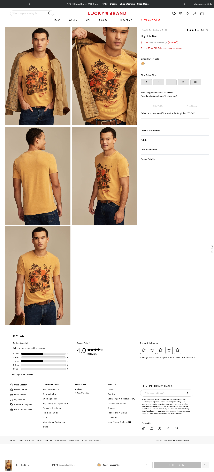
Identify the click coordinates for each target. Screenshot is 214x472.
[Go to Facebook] (167, 428)
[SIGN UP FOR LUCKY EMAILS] (186, 393)
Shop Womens (127, 3)
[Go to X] (159, 428)
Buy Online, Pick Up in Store (55, 403)
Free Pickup (192, 106)
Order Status (20, 394)
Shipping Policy (50, 398)
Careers (111, 389)
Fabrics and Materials (117, 412)
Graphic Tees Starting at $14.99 (154, 30)
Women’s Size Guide (52, 408)
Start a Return (20, 389)
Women (73, 20)
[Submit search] (50, 13)
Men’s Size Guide (50, 412)
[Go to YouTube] (176, 428)
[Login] (195, 13)
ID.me (45, 426)
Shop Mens (143, 3)
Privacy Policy (176, 413)
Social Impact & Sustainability (121, 398)
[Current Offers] (174, 13)
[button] (202, 13)
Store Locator (20, 384)
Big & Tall (104, 20)
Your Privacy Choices (117, 422)
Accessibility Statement (91, 440)
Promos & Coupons (23, 404)
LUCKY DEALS (125, 20)
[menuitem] (57, 21)
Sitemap (111, 408)
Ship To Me (158, 106)
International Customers (54, 422)
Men (88, 20)
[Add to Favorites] (205, 465)
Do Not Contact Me (44, 440)
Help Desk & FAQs (51, 389)
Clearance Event (150, 20)
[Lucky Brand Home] (107, 13)
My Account (19, 399)
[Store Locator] (180, 13)
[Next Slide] (182, 3)
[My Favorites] (187, 13)
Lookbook (112, 417)
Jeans (57, 20)
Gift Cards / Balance (23, 409)
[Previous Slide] (32, 3)
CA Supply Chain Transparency (22, 440)
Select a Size (177, 465)
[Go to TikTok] (143, 428)
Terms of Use (147, 413)
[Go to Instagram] (151, 428)
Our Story (112, 394)
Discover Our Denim (117, 403)
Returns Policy (49, 394)
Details (113, 3)
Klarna (45, 417)
